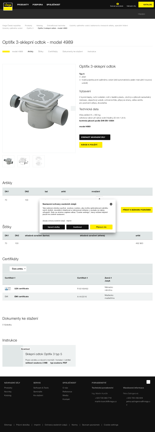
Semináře (37, 391)
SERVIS (37, 383)
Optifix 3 (30, 28)
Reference (67, 391)
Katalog (40, 25)
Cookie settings (111, 425)
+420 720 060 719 (103, 398)
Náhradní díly (12, 383)
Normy (75, 425)
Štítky (40, 51)
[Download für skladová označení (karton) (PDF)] (51, 235)
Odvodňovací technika (56, 25)
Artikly (30, 51)
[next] (73, 108)
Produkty (28, 25)
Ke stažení (38, 395)
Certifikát (9, 278)
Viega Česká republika (11, 25)
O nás (65, 388)
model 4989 (17, 51)
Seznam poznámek (91, 425)
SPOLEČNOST (69, 383)
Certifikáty (53, 51)
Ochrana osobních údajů (56, 425)
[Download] (130, 278)
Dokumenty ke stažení (73, 51)
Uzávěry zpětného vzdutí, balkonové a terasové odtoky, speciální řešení (99, 25)
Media (65, 395)
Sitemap (8, 425)
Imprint (37, 425)
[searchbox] (75, 14)
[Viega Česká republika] (7, 4)
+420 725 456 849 (134, 398)
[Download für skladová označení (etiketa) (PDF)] (106, 235)
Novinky (8, 391)
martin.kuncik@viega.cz (106, 401)
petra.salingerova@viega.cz (138, 403)
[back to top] (148, 382)
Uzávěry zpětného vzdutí (12, 28)
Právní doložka (23, 425)
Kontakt (66, 399)
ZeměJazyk (107, 279)
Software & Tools (41, 388)
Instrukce (92, 51)
